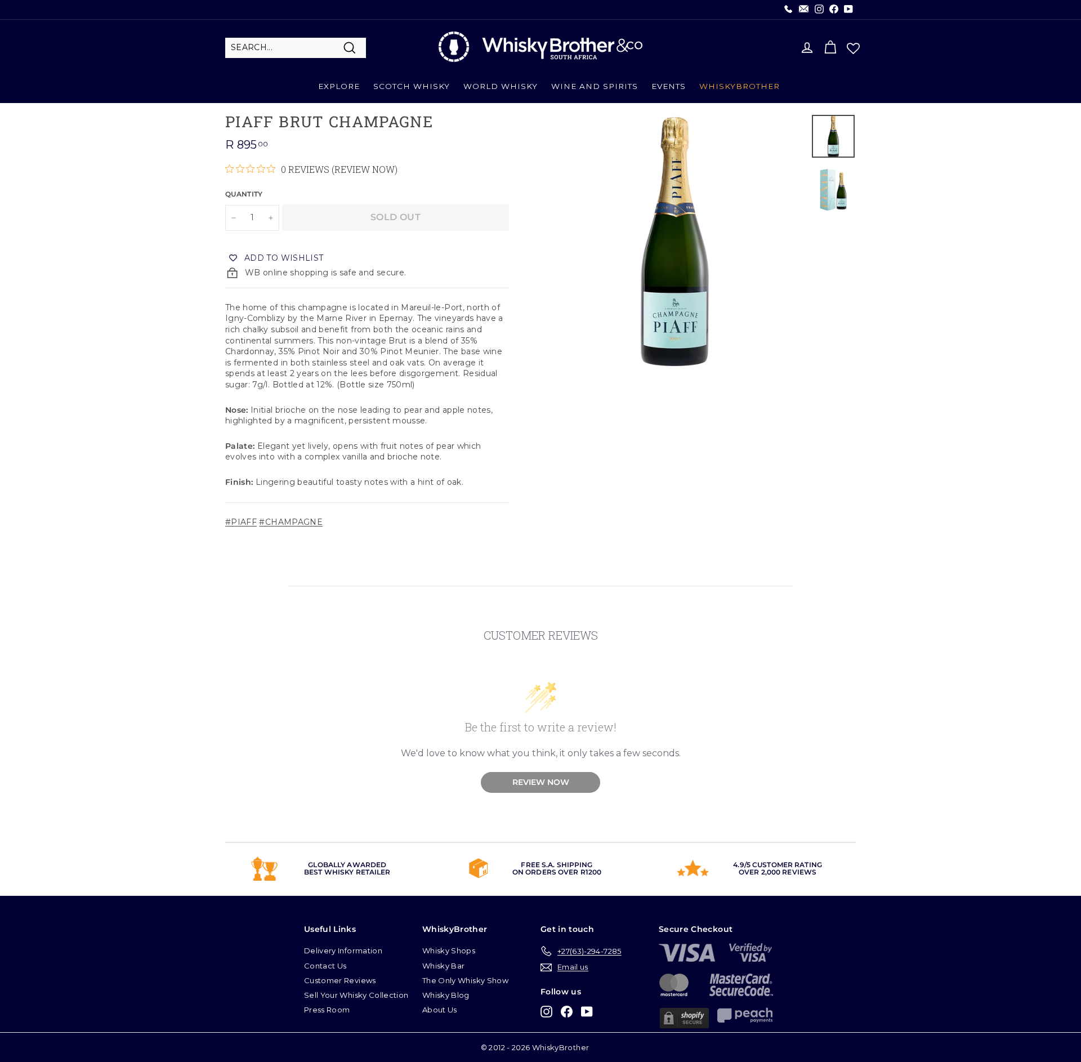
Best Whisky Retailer (347, 872)
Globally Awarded (347, 864)
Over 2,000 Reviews (777, 872)
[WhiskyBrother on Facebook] (567, 1012)
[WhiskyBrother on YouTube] (587, 1012)
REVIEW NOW (540, 782)
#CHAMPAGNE (291, 522)
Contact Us (325, 965)
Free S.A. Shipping (556, 864)
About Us (439, 1009)
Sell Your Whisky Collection (356, 994)
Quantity (244, 194)
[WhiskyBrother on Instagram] (546, 1012)
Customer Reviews (340, 980)
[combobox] (295, 48)
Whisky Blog (446, 994)
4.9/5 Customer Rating (777, 864)
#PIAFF (241, 522)
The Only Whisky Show (465, 980)
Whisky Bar (443, 965)
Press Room (327, 1009)
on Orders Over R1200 (556, 872)
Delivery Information (343, 950)
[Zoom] (674, 241)
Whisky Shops (448, 950)
